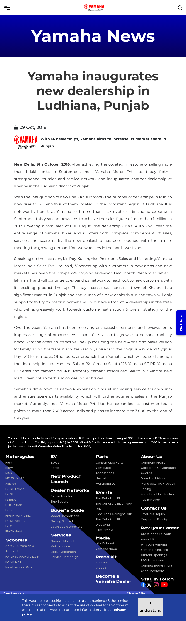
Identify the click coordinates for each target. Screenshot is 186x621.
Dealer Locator (61, 496)
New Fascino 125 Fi (18, 567)
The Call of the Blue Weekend (110, 522)
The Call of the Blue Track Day (114, 506)
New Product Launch (66, 479)
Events (104, 492)
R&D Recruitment (153, 560)
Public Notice (150, 500)
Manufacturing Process (158, 484)
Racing (146, 489)
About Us (151, 456)
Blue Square (60, 501)
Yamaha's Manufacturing (159, 494)
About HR (147, 539)
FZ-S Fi (10, 494)
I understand (151, 607)
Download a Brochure (67, 527)
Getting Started (62, 521)
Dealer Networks (70, 490)
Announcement (152, 571)
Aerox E (56, 468)
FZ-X (8, 526)
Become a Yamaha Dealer (113, 579)
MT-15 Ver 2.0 (15, 478)
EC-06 (55, 462)
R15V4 (9, 468)
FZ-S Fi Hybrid (15, 489)
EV (54, 456)
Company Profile (153, 462)
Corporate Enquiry (154, 519)
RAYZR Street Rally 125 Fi (22, 556)
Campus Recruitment (156, 566)
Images (101, 562)
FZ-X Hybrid (13, 531)
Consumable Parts (109, 462)
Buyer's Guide (67, 510)
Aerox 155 (12, 551)
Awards (146, 473)
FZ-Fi (8, 510)
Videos (101, 568)
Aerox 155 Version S (19, 546)
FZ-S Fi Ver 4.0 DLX (18, 515)
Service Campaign (64, 557)
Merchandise (105, 484)
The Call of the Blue (110, 498)
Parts (102, 456)
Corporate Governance (158, 468)
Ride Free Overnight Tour (114, 514)
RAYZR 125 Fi (13, 562)
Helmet (101, 478)
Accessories (105, 473)
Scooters (16, 540)
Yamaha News (106, 549)
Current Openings (154, 555)
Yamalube (103, 468)
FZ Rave (11, 500)
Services (61, 535)
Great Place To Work (156, 534)
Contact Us (154, 508)
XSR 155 (10, 484)
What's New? (105, 543)
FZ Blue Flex (13, 505)
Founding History (153, 478)
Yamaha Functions (154, 550)
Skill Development (64, 552)
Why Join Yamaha (154, 544)
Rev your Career (160, 528)
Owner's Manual (62, 541)
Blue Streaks (105, 530)
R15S (8, 473)
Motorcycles (20, 456)
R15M (8, 462)
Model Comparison (65, 516)
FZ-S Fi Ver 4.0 (15, 521)
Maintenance (60, 546)
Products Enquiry (153, 514)
